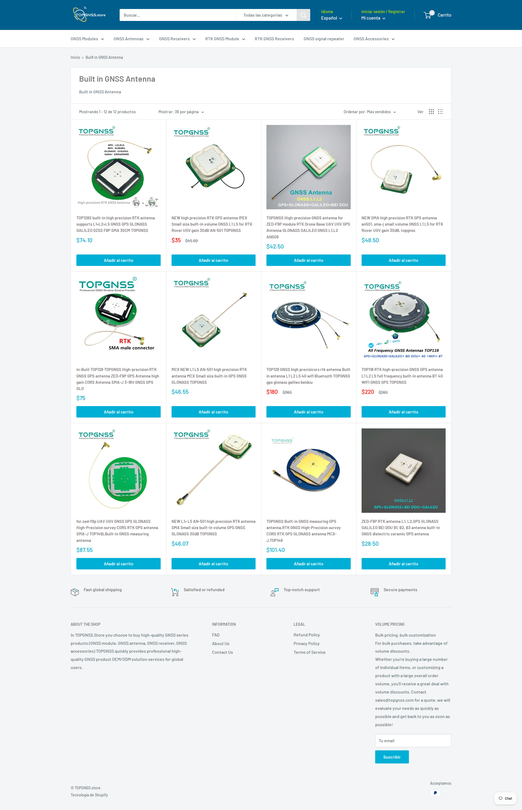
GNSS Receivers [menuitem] (174, 38)
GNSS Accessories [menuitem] (371, 38)
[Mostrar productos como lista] (440, 111)
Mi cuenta (371, 17)
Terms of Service (310, 652)
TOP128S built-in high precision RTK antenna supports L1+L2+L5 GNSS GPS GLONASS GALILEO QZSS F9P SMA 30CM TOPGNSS (115, 224)
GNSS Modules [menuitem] (84, 38)
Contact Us (222, 652)
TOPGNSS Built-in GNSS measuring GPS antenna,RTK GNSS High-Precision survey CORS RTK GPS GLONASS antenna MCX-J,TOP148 (303, 531)
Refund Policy (307, 634)
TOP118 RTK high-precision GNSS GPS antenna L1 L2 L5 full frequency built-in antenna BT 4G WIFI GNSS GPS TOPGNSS (402, 376)
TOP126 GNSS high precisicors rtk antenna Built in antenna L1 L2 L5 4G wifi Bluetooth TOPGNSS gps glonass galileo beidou (308, 376)
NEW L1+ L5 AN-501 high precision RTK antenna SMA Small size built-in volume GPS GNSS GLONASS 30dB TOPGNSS (214, 527)
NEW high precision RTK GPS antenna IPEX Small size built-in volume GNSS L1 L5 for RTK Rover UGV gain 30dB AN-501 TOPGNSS (212, 224)
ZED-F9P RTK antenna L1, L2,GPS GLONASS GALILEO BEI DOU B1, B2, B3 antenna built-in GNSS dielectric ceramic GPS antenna (401, 527)
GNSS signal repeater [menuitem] (324, 38)
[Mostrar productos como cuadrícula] (431, 111)
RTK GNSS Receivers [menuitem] (274, 38)
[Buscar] (303, 15)
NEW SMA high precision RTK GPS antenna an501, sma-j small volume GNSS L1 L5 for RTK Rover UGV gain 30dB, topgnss (402, 224)
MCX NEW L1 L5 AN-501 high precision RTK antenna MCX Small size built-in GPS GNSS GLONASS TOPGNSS (209, 376)
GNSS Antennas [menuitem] (129, 38)
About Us (220, 643)
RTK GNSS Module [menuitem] (222, 38)
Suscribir (392, 756)
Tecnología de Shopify (89, 795)
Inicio (75, 57)
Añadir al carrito (118, 260)
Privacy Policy (307, 643)
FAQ (215, 634)
